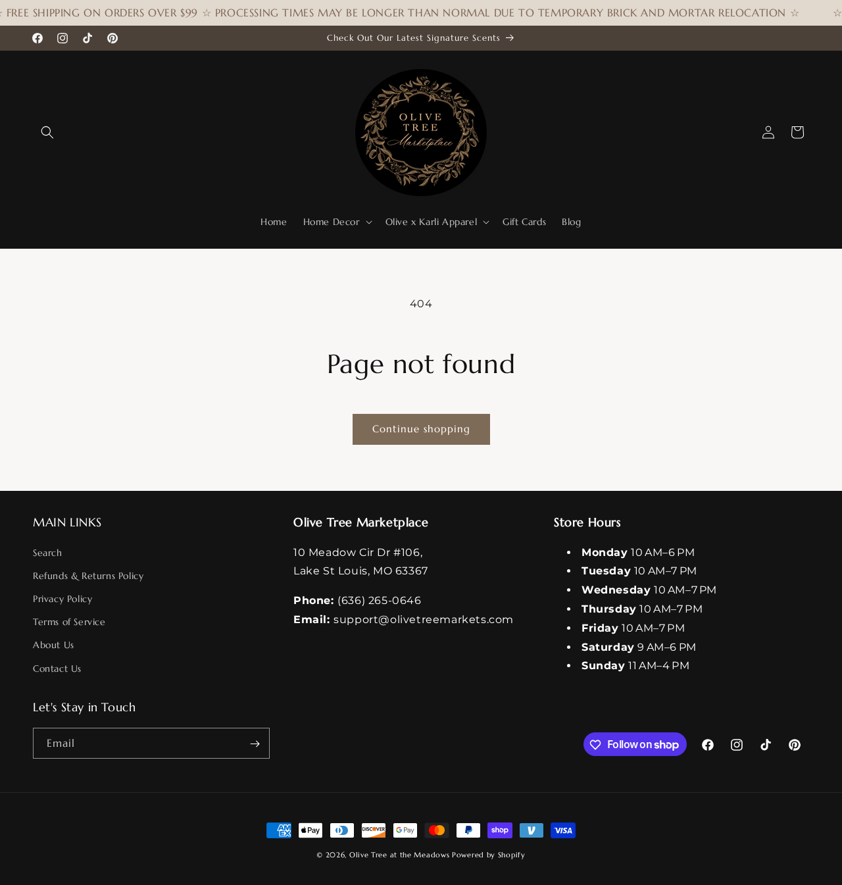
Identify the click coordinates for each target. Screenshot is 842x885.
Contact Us (57, 668)
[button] (47, 132)
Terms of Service (69, 622)
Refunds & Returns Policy (88, 575)
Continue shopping (421, 428)
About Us (53, 645)
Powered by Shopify (489, 854)
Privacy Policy (62, 598)
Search (47, 552)
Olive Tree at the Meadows (399, 854)
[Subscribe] (254, 743)
